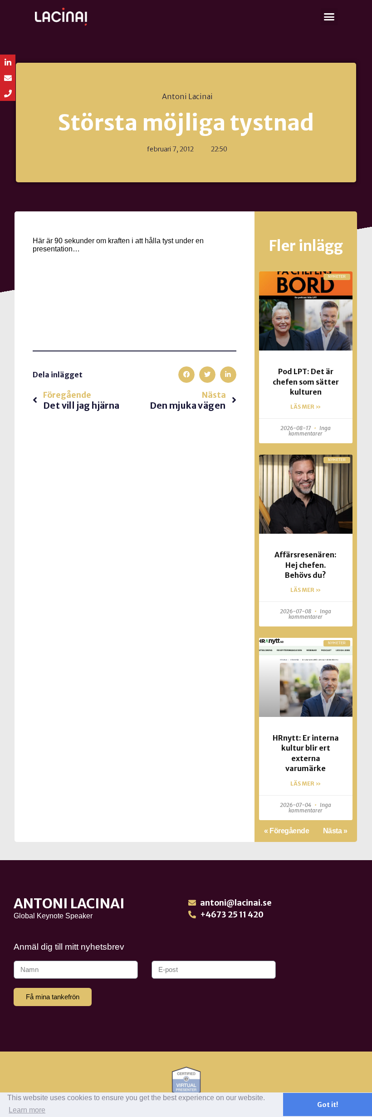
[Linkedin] (7, 62)
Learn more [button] (27, 1110)
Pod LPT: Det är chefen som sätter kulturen (306, 381)
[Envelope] (7, 77)
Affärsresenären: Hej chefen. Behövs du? (305, 565)
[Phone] (7, 93)
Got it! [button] (327, 1105)
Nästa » (335, 831)
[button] (329, 16)
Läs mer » (305, 406)
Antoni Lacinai (69, 903)
